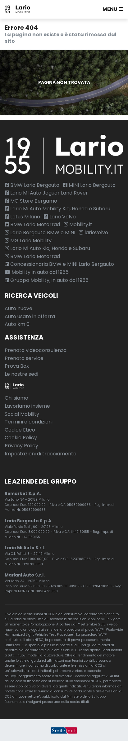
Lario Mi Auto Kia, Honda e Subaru (49, 248)
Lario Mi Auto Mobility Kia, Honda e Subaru (59, 208)
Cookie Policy (21, 437)
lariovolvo (95, 232)
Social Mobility (22, 414)
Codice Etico (20, 429)
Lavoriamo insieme (27, 406)
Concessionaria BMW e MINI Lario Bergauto (61, 264)
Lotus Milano (24, 216)
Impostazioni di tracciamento (40, 453)
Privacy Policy (21, 445)
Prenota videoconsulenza (35, 350)
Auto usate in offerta (30, 316)
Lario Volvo (62, 216)
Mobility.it (80, 224)
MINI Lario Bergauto (91, 185)
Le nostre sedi (21, 374)
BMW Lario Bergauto (34, 185)
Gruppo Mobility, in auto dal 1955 (49, 280)
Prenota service (24, 358)
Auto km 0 (17, 324)
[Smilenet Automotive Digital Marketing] (64, 730)
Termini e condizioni (29, 421)
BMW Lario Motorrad (34, 224)
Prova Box (17, 366)
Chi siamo (16, 397)
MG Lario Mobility (30, 240)
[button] (111, 9)
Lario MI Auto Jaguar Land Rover (48, 192)
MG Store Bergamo (33, 200)
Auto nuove (18, 308)
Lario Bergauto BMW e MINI (42, 232)
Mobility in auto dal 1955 (39, 272)
